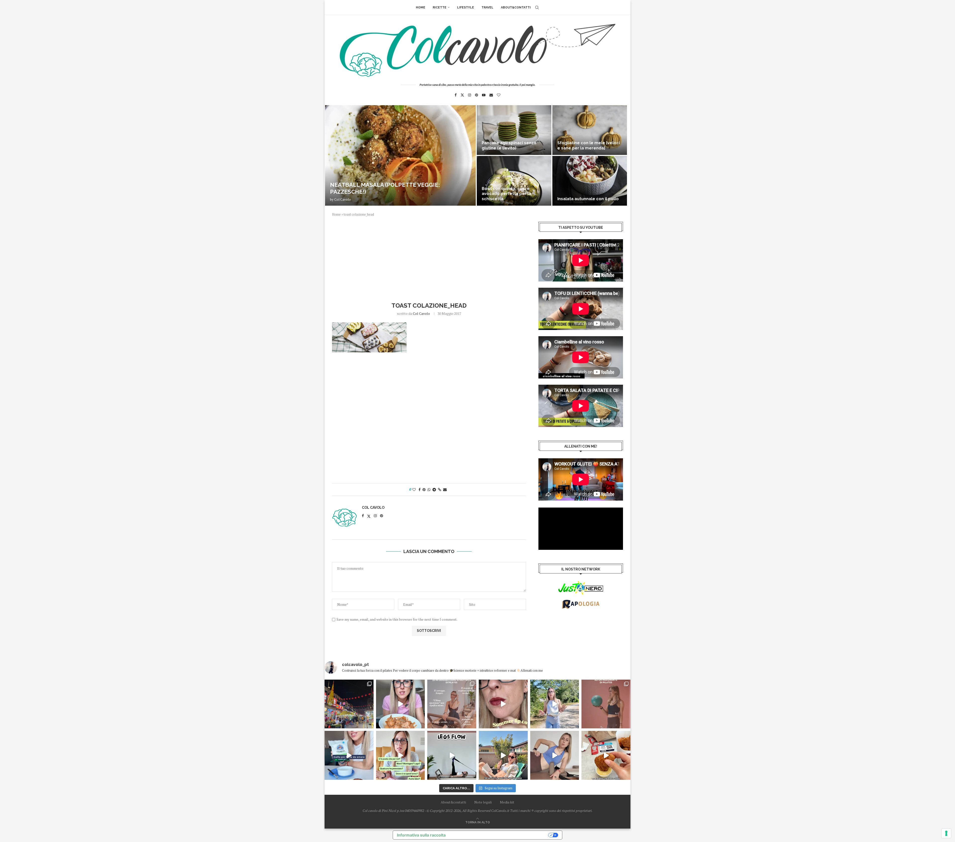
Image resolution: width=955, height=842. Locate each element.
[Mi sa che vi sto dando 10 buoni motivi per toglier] (451, 704)
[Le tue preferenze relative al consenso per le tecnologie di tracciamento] (946, 833)
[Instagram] (469, 95)
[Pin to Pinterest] (424, 489)
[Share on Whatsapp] (429, 489)
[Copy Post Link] (439, 489)
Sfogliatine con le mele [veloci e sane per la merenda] (588, 145)
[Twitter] (462, 95)
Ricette (439, 7)
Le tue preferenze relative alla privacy (499, 835)
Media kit (507, 802)
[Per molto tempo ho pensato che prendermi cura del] (554, 704)
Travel (487, 7)
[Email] (491, 95)
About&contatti (516, 7)
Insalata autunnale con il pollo (588, 198)
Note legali (483, 802)
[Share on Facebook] (420, 489)
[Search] (536, 7)
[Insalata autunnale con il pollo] (589, 181)
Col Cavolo (342, 199)
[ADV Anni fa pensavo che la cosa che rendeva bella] (605, 755)
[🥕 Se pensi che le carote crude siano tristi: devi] (400, 704)
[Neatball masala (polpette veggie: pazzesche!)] (400, 155)
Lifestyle (465, 7)
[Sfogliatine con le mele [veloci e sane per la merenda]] (589, 130)
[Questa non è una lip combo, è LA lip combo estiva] (503, 704)
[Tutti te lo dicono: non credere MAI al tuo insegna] (605, 704)
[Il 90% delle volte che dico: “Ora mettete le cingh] (451, 755)
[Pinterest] (476, 95)
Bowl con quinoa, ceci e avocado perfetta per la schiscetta (506, 193)
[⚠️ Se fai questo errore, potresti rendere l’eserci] (554, 755)
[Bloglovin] (498, 95)
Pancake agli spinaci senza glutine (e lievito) (509, 145)
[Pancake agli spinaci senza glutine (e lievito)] (514, 130)
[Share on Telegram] (434, 489)
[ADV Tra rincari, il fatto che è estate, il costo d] (503, 755)
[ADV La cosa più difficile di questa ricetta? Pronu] (349, 755)
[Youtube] (483, 95)
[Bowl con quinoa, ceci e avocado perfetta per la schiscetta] (514, 181)
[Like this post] (414, 489)
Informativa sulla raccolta (421, 835)
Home (420, 7)
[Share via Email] (445, 489)
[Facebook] (456, 95)
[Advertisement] (429, 258)
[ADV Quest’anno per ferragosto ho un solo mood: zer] (400, 755)
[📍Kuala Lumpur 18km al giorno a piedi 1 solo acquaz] (349, 704)
